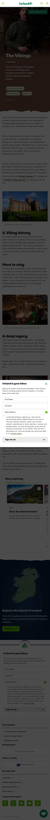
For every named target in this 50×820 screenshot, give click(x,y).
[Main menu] (3, 3)
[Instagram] (13, 803)
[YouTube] (30, 803)
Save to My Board (36, 12)
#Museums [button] (27, 93)
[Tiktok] (38, 803)
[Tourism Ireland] (26, 3)
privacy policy (16, 433)
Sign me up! (10, 440)
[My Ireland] (41, 3)
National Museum (26, 176)
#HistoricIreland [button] (13, 93)
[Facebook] (5, 803)
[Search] (47, 3)
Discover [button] (9, 629)
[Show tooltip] (46, 412)
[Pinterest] (21, 803)
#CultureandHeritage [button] (15, 88)
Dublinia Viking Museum (14, 179)
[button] (46, 383)
